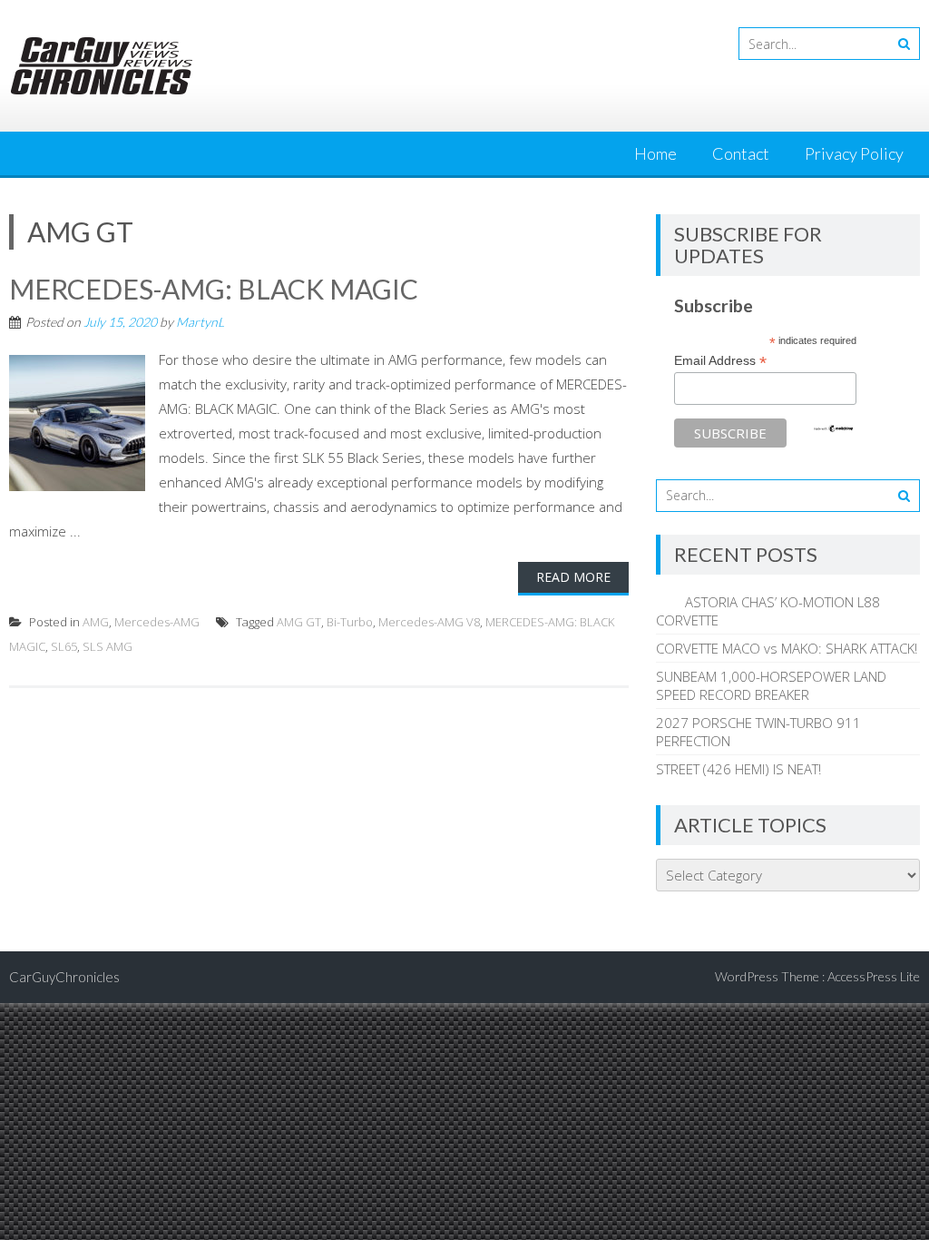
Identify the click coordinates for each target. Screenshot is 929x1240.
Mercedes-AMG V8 (429, 622)
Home (655, 153)
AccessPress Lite (873, 976)
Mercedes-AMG (157, 622)
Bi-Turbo (350, 622)
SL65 (64, 646)
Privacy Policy (854, 153)
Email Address (720, 360)
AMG (96, 622)
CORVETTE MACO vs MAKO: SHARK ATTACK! (786, 648)
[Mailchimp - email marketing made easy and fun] (833, 428)
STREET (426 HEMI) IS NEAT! (738, 769)
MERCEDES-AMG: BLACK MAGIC (213, 288)
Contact (740, 153)
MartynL (200, 322)
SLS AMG (107, 646)
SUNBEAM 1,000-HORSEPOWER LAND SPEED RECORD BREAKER (771, 685)
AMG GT (299, 622)
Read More (573, 577)
